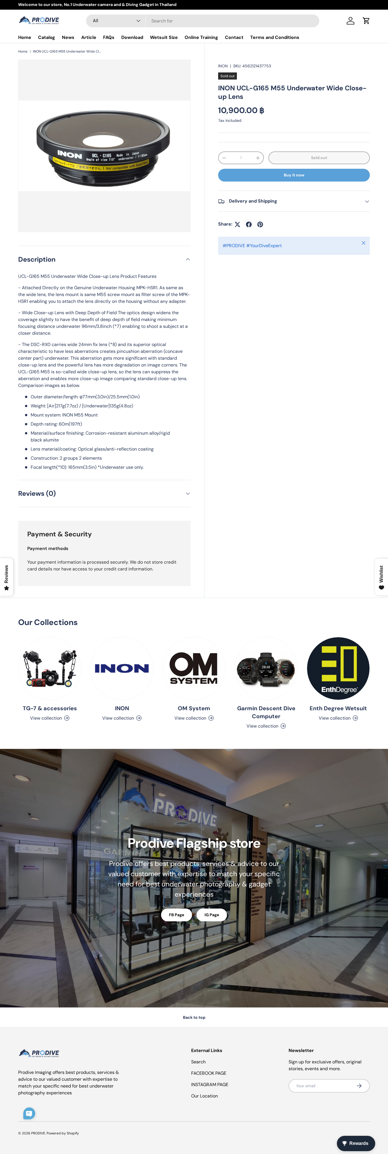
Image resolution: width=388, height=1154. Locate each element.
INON (223, 65)
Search (198, 1062)
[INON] (122, 668)
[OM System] (194, 668)
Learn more (77, 4)
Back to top (194, 1017)
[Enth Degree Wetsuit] (338, 668)
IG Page (212, 914)
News (68, 37)
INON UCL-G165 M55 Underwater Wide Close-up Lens (67, 51)
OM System (194, 708)
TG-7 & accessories (50, 708)
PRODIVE (38, 1133)
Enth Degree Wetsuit (338, 708)
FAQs (108, 37)
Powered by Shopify (63, 1133)
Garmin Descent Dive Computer (266, 712)
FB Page (176, 914)
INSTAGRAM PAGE (209, 1085)
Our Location (204, 1096)
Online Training (201, 37)
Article (88, 37)
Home (24, 37)
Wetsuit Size (164, 37)
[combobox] (202, 20)
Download (132, 37)
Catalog (46, 37)
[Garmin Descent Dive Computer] (266, 668)
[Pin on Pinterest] (260, 224)
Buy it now (294, 175)
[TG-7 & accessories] (49, 668)
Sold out (319, 158)
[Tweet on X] (237, 224)
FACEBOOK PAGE (208, 1073)
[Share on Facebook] (249, 224)
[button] (366, 20)
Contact (234, 37)
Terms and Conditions (274, 37)
